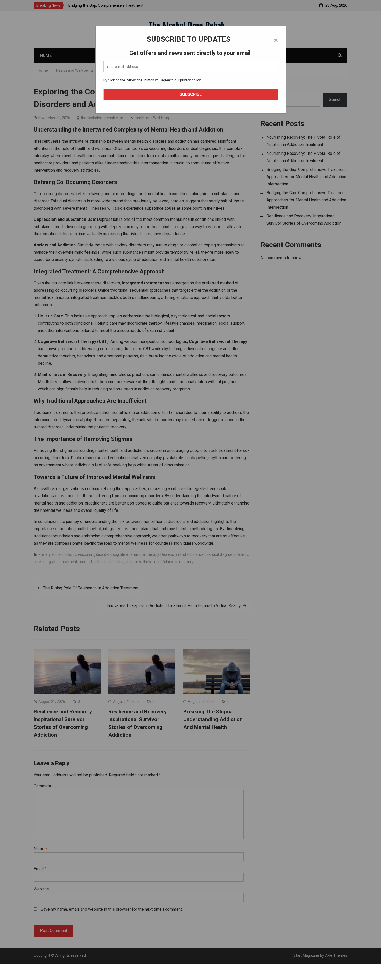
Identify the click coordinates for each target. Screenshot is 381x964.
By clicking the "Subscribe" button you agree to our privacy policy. (152, 80)
